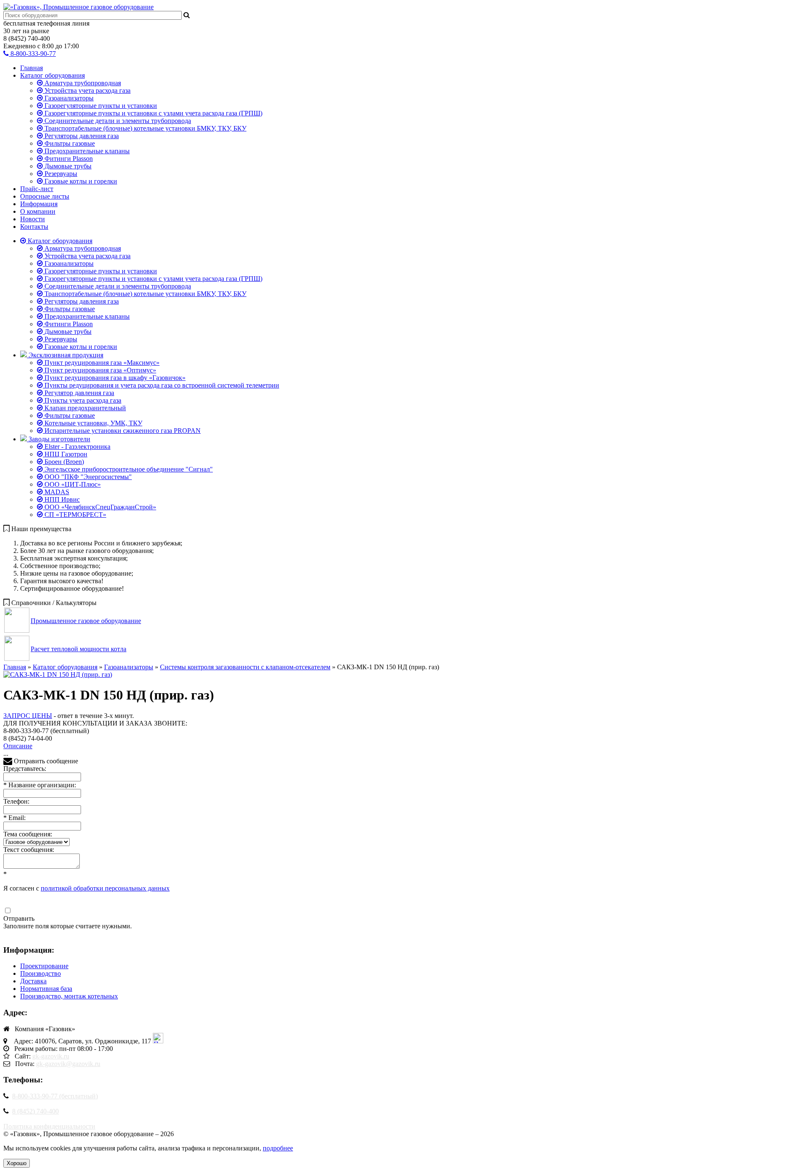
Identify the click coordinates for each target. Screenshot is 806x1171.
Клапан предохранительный (84, 407)
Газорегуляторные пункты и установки (100, 105)
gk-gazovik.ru (50, 1056)
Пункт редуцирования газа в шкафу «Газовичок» (114, 377)
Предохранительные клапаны (86, 151)
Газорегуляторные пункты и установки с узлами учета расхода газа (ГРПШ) (152, 113)
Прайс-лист (36, 188)
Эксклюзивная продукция (65, 355)
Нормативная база (46, 988)
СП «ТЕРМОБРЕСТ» (74, 514)
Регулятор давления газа (78, 392)
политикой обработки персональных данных (105, 888)
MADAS (56, 491)
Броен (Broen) (63, 461)
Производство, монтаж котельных (69, 996)
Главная (31, 67)
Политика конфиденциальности (49, 1126)
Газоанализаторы (68, 98)
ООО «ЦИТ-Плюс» (72, 484)
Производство (40, 973)
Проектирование (44, 965)
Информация (39, 203)
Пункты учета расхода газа (82, 400)
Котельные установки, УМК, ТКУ (92, 423)
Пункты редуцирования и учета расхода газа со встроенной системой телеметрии (161, 385)
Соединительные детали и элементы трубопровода (117, 120)
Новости (32, 219)
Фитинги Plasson (68, 158)
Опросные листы (44, 196)
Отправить (18, 918)
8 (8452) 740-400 (35, 1111)
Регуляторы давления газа (81, 135)
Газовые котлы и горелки (80, 181)
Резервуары (60, 173)
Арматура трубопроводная (82, 82)
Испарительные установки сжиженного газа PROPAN (122, 430)
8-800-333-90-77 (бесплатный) (55, 1096)
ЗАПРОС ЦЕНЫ (27, 715)
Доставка (33, 981)
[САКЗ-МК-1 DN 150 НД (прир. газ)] (57, 674)
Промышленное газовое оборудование (86, 620)
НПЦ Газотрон (65, 454)
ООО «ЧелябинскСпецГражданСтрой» (99, 507)
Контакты (34, 226)
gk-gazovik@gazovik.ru (68, 1063)
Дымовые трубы (67, 166)
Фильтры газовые (69, 143)
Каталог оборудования (52, 75)
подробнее (278, 1148)
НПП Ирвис (61, 499)
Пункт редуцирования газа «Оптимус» (99, 370)
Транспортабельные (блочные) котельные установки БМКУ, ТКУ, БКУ (144, 128)
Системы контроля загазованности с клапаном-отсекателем (245, 667)
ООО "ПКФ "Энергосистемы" (87, 476)
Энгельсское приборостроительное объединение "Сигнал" (128, 469)
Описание (17, 745)
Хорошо (16, 1163)
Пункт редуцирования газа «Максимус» (101, 362)
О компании (37, 211)
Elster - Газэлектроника (76, 446)
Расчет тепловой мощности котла (78, 648)
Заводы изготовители (58, 439)
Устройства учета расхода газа (87, 90)
